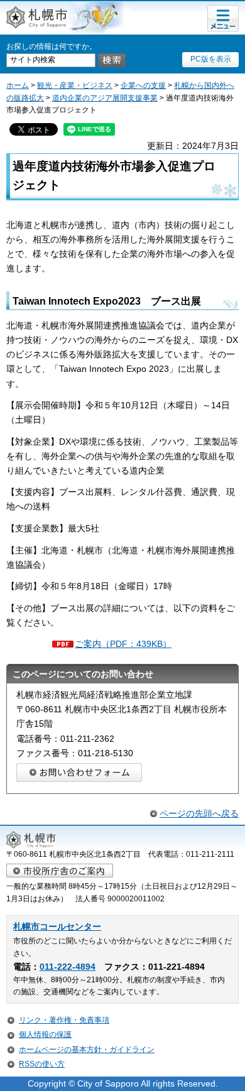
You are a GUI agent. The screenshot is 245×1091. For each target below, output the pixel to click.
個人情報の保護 (45, 1034)
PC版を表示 (210, 59)
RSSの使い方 (42, 1064)
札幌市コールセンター (57, 926)
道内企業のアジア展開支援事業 (105, 98)
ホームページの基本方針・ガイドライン (87, 1049)
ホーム (17, 85)
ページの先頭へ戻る (199, 813)
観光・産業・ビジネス (74, 85)
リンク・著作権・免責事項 (64, 1020)
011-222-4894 (67, 967)
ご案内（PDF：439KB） (123, 644)
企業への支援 (143, 85)
